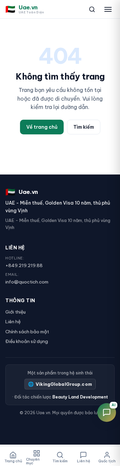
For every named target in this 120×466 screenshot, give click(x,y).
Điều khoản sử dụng (26, 341)
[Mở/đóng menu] (108, 9)
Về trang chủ (41, 127)
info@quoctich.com (26, 282)
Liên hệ (13, 322)
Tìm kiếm (83, 127)
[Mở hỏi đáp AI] (106, 412)
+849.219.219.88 (24, 265)
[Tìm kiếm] (92, 9)
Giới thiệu (15, 312)
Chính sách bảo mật (27, 332)
